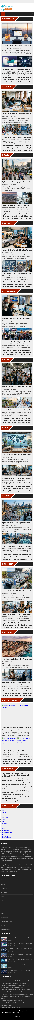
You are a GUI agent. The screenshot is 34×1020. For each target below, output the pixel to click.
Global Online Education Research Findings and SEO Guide (17, 150)
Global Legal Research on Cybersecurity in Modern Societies (17, 491)
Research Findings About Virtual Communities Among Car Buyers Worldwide (17, 284)
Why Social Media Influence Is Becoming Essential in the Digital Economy (24, 614)
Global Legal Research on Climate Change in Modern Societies (17, 454)
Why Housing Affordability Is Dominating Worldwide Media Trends (17, 318)
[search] (32, 14)
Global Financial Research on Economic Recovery (9, 546)
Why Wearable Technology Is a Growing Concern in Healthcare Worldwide (17, 418)
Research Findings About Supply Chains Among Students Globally (24, 137)
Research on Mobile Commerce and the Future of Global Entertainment (9, 342)
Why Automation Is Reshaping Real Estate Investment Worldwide (24, 682)
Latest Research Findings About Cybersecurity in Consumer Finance (17, 559)
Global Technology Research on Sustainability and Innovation (17, 625)
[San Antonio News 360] (6, 8)
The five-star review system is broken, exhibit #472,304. (17, 727)
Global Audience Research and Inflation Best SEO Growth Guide (17, 354)
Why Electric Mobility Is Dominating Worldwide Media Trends (17, 352)
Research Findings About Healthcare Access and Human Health (24, 410)
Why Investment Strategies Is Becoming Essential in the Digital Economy (17, 623)
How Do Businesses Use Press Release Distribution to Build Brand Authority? (17, 797)
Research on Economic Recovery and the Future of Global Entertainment (17, 350)
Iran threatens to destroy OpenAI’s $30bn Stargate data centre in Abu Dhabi (16, 791)
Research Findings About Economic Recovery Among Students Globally (17, 114)
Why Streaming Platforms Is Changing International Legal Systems (17, 488)
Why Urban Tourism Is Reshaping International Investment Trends (17, 523)
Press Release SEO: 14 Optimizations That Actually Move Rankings (9, 69)
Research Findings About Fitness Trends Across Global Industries (9, 614)
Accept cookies (17, 1016)
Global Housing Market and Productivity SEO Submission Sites (17, 695)
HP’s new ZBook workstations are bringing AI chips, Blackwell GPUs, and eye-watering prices (17, 761)
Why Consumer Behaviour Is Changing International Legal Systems (9, 478)
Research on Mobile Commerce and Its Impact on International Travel (24, 205)
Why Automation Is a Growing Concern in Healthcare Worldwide (17, 420)
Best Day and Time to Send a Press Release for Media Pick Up (17, 45)
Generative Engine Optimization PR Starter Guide (17, 77)
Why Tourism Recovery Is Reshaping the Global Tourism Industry (17, 214)
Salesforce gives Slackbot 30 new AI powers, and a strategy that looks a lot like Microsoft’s (16, 779)
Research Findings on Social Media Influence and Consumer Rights (17, 486)
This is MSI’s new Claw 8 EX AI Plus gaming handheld (24, 751)
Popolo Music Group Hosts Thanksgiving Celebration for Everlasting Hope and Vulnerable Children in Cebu (15, 775)
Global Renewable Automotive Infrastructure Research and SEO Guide (17, 286)
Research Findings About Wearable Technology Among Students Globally (17, 148)
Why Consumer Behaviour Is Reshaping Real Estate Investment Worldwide (17, 693)
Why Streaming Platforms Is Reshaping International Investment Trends (17, 554)
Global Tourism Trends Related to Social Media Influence (17, 216)
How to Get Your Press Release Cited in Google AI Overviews (17, 79)
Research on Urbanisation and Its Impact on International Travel (9, 205)
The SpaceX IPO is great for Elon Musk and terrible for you (9, 751)
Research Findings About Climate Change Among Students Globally (9, 137)
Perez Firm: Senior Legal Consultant (13, 801)
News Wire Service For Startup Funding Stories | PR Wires (17, 787)
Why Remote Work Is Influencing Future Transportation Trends (24, 273)
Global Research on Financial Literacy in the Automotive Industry (9, 273)
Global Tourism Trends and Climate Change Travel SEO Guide (17, 218)
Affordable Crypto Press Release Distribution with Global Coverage (20, 970)
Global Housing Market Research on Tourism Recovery (17, 659)
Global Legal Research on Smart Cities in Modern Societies (24, 478)
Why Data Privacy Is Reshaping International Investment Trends (24, 546)
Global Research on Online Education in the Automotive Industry (17, 282)
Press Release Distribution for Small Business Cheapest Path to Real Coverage (17, 82)
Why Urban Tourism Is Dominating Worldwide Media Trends (24, 342)
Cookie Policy (15, 1012)
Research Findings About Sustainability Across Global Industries (17, 591)
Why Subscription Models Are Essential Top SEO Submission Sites (17, 627)
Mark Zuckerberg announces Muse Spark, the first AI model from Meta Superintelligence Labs (16, 783)
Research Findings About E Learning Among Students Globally (17, 145)
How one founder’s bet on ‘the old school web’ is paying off (17, 759)
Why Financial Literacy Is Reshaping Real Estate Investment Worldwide (9, 682)
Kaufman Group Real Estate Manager (13, 795)
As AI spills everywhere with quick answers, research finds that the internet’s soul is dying (17, 763)
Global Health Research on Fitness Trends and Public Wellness (9, 410)
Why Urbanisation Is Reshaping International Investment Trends (17, 557)
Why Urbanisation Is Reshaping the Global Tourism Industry (17, 182)
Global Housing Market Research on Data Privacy (16, 691)
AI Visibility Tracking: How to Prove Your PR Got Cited (24, 69)
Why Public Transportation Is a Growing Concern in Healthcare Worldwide (17, 386)
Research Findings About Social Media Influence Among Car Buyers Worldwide (17, 250)
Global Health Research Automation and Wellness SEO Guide (17, 423)
